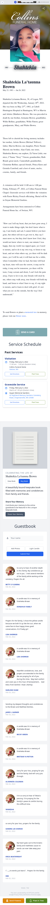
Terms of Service (31, 895)
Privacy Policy (18, 895)
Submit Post (25, 554)
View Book (11, 481)
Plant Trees (35, 374)
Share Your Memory (15, 514)
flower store (21, 315)
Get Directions (14, 374)
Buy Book (24, 481)
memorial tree (31, 312)
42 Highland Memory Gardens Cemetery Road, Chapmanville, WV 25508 (25, 396)
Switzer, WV (13, 369)
